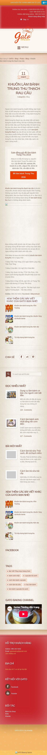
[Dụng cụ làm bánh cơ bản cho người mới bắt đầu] (11, 394)
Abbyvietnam (35, 294)
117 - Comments (26, 436)
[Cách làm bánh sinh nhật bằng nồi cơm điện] (11, 423)
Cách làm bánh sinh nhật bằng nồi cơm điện (29, 421)
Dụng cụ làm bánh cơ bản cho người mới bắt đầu (30, 393)
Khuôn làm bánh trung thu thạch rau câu (19, 188)
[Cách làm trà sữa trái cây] (11, 475)
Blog (16, 59)
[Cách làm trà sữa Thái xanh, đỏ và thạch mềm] (11, 454)
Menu (25, 47)
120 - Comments (26, 410)
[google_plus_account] (27, 356)
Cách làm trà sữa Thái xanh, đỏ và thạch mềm (31, 452)
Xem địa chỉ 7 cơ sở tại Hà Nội (16, 669)
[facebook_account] (21, 356)
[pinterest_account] (33, 356)
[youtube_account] (7, 693)
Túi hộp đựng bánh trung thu (24, 337)
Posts (22, 59)
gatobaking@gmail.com (18, 651)
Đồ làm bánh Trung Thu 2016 (23, 175)
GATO (11, 59)
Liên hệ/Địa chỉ (10, 654)
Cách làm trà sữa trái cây (29, 472)
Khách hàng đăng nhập (36, 16)
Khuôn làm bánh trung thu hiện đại (26, 327)
